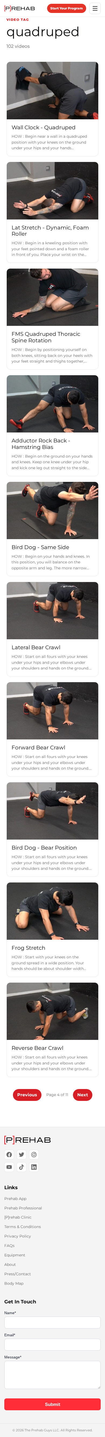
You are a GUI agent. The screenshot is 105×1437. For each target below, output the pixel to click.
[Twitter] (21, 1154)
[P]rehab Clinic (18, 1217)
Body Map (13, 1283)
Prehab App (15, 1198)
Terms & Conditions (22, 1226)
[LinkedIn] (34, 1167)
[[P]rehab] (52, 1140)
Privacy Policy (17, 1236)
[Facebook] (9, 1154)
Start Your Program (66, 8)
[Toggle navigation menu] (95, 8)
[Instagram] (34, 1154)
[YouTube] (9, 1167)
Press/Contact (17, 1274)
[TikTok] (21, 1167)
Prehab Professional (23, 1208)
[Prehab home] (19, 8)
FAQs (9, 1245)
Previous (27, 1094)
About (10, 1264)
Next (82, 1094)
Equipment (14, 1255)
